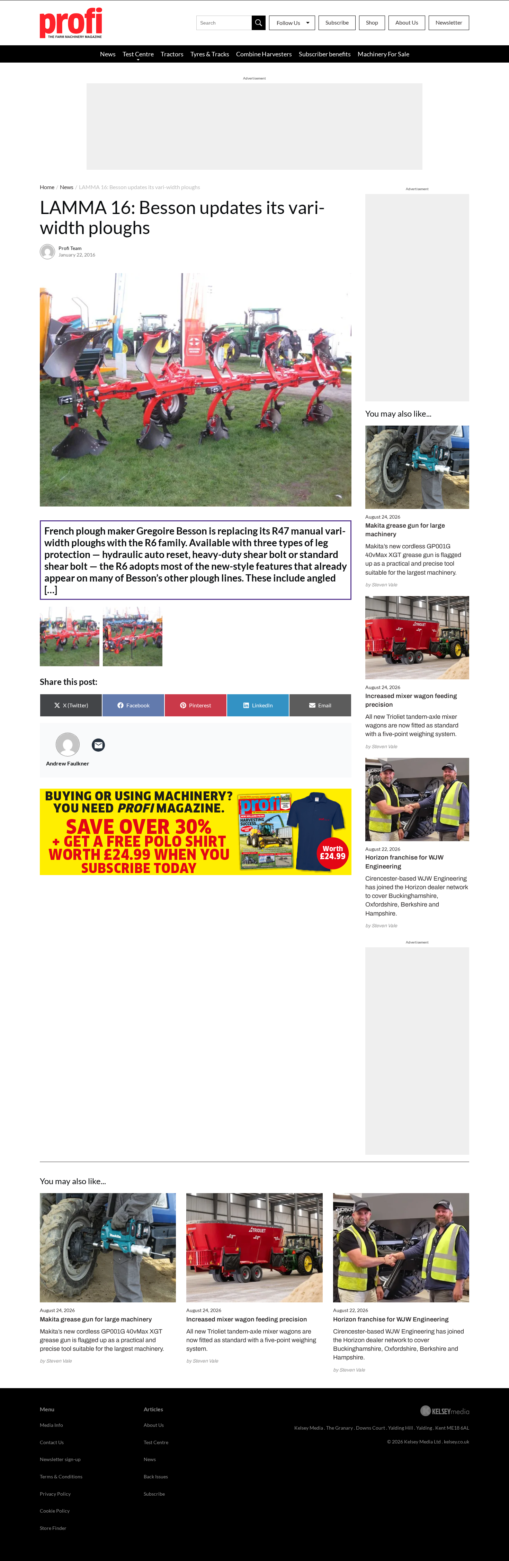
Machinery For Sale (383, 54)
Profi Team (70, 248)
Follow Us (288, 22)
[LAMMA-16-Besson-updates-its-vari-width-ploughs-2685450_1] (132, 636)
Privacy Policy (55, 1494)
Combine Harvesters (264, 54)
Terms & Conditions (61, 1476)
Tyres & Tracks (209, 54)
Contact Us (52, 1442)
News (108, 54)
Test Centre (138, 54)
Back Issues (156, 1476)
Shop (372, 22)
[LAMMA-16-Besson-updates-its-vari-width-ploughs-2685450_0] (69, 636)
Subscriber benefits (325, 54)
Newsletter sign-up (60, 1459)
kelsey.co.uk (456, 1441)
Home (47, 187)
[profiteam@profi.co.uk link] (98, 745)
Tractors (172, 54)
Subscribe (337, 22)
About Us (406, 22)
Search (259, 23)
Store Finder (53, 1528)
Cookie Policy (55, 1511)
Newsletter (449, 22)
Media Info (51, 1425)
